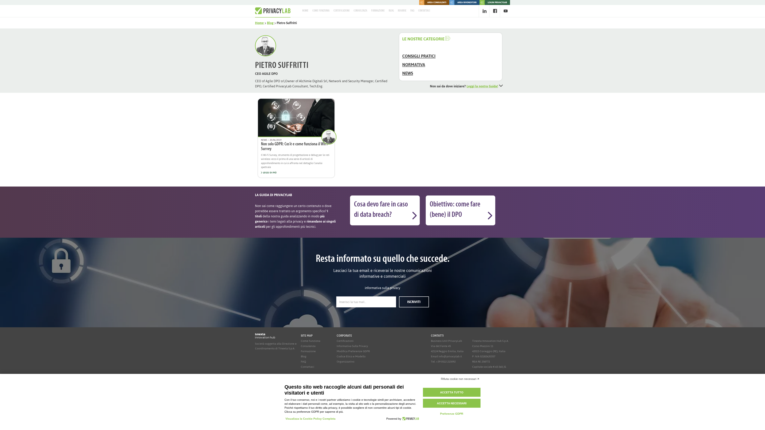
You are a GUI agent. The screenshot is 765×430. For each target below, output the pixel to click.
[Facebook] (495, 11)
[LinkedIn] (484, 11)
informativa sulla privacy (382, 287)
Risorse (402, 10)
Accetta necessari (452, 403)
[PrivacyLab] (410, 419)
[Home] (272, 11)
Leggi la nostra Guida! (482, 86)
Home (305, 10)
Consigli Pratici (418, 56)
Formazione (378, 10)
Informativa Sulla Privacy (352, 346)
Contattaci (424, 10)
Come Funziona (321, 10)
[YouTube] (505, 11)
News (407, 73)
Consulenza (360, 10)
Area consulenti (436, 2)
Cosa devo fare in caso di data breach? (381, 210)
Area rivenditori (467, 2)
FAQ (412, 10)
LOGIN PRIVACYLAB (497, 2)
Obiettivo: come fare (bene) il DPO (455, 210)
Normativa (413, 65)
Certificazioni (341, 10)
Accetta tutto (451, 392)
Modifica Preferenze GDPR (353, 351)
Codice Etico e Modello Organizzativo (351, 359)
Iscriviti (414, 302)
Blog (391, 10)
